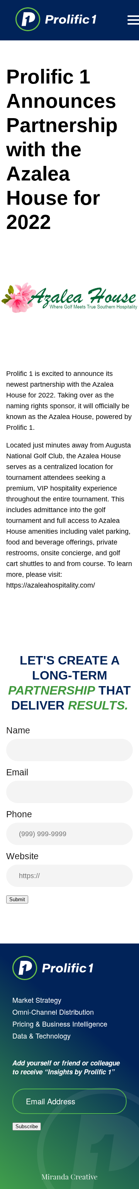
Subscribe (26, 1126)
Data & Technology (41, 1035)
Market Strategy (36, 1000)
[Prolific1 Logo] (55, 20)
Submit (17, 899)
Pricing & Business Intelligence (59, 1024)
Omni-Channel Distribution (53, 1012)
